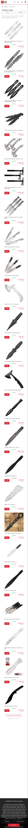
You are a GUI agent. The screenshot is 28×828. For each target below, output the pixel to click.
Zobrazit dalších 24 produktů (14, 715)
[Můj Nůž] (5, 2)
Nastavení (7, 821)
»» (18, 718)
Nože (6, 6)
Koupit (6, 46)
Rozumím (13, 825)
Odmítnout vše (20, 821)
